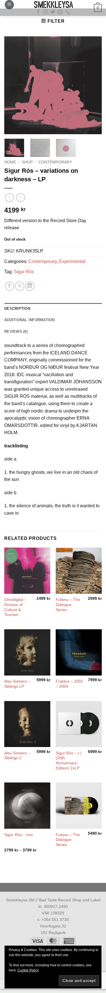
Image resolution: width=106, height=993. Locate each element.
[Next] (93, 85)
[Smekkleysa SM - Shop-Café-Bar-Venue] (53, 4)
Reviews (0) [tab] (16, 331)
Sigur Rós (24, 271)
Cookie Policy (28, 970)
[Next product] (9, 197)
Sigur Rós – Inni (18, 835)
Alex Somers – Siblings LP (17, 684)
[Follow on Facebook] (38, 12)
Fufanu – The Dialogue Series (68, 605)
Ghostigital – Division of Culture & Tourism (15, 607)
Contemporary (55, 162)
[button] (9, 4)
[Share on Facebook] (9, 286)
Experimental (72, 261)
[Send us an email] (60, 12)
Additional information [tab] (29, 320)
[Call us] (68, 12)
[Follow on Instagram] (45, 12)
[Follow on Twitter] (53, 12)
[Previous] (13, 85)
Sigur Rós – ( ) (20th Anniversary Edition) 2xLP (69, 760)
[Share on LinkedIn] (29, 286)
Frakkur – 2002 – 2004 (69, 684)
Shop (27, 162)
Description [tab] (17, 308)
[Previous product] (20, 197)
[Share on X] (19, 286)
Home (10, 162)
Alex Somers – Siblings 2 (17, 755)
